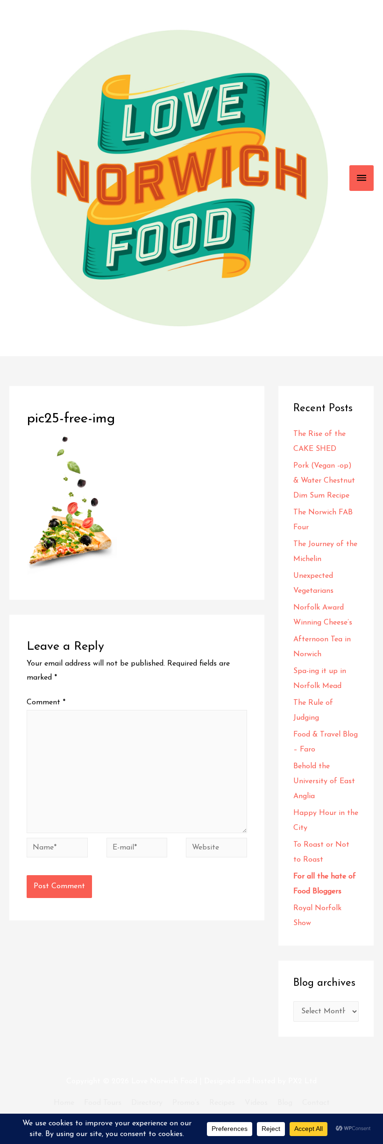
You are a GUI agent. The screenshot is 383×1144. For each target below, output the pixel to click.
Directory (147, 1103)
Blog (284, 1103)
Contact (316, 1103)
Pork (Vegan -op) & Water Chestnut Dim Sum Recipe (324, 480)
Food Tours (102, 1103)
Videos (256, 1103)
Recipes (222, 1103)
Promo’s (185, 1103)
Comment (46, 702)
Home (64, 1103)
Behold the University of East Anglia (324, 781)
